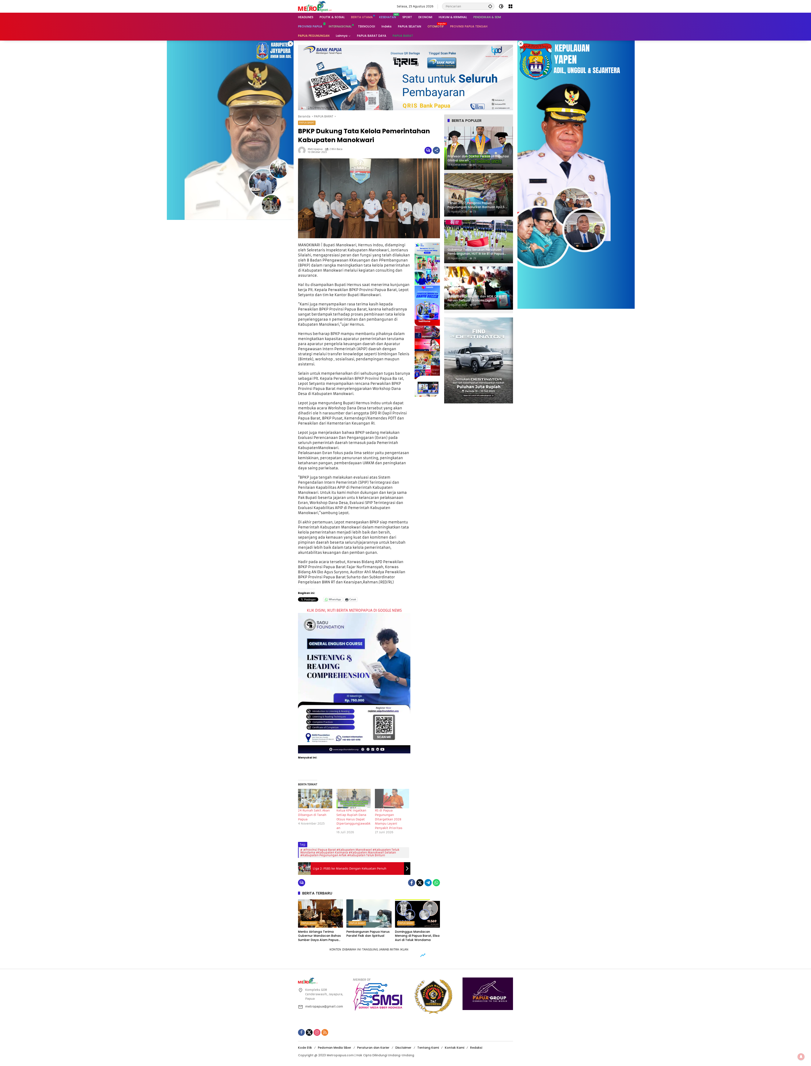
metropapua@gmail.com (324, 1006)
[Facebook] (411, 882)
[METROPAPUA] (315, 6)
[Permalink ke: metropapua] (303, 150)
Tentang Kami (428, 1048)
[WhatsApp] (436, 882)
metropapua (315, 149)
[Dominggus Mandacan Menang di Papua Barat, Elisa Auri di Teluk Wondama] (417, 913)
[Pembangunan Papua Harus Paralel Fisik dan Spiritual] (368, 913)
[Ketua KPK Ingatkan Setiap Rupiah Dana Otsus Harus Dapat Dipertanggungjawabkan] (353, 799)
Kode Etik (305, 1048)
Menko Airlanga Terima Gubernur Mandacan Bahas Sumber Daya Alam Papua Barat (319, 936)
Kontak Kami (454, 1048)
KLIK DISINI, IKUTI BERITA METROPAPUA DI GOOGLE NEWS (354, 610)
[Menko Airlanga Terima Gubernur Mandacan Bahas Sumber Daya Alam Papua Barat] (320, 913)
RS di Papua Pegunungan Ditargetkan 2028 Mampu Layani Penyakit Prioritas (388, 819)
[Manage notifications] (801, 1056)
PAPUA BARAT (306, 122)
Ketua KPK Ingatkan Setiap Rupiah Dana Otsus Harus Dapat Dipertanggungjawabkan (353, 819)
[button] (490, 6)
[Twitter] (419, 882)
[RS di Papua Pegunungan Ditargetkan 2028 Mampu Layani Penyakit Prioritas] (392, 799)
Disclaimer (403, 1048)
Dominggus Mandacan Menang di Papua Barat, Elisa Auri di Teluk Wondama (417, 936)
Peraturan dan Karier (373, 1048)
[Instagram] (317, 1032)
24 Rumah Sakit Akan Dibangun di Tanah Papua (314, 815)
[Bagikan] (436, 150)
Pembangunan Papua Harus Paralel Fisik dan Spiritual (368, 934)
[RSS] (324, 1032)
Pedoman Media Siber (334, 1048)
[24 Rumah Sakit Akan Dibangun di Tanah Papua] (315, 799)
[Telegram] (428, 882)
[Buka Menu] (510, 6)
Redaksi (476, 1048)
